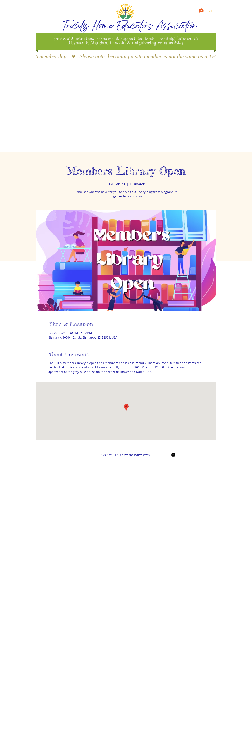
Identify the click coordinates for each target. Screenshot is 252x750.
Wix (148, 454)
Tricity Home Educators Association (130, 26)
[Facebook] (173, 455)
